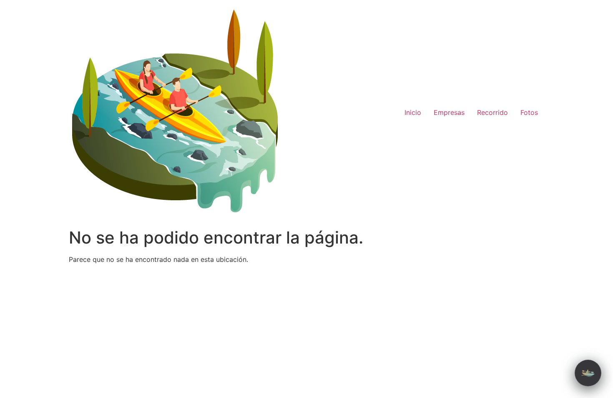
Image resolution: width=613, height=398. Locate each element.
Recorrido (492, 112)
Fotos (529, 112)
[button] (588, 373)
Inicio (412, 112)
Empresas (449, 112)
